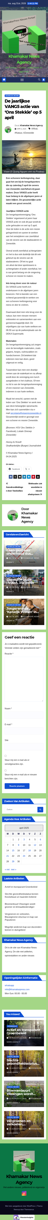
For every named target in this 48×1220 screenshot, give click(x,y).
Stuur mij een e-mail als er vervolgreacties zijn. (17, 762)
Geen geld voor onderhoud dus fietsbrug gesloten (21, 553)
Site (6, 740)
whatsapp (9, 985)
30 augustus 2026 (18, 1038)
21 (7, 856)
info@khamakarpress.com (17, 989)
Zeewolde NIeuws (12, 95)
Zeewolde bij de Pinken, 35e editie (20, 581)
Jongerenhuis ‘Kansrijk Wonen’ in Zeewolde (21, 612)
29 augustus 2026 (18, 1068)
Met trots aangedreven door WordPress (20, 1206)
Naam (8, 708)
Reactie (9, 654)
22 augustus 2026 (18, 1099)
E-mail (8, 724)
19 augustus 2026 (18, 1129)
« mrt (7, 869)
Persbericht (12, 1026)
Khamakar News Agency (31, 125)
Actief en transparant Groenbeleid (21, 887)
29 (13, 861)
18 (29, 850)
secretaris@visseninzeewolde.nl (26, 413)
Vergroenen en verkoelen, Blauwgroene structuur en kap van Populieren (21, 917)
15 (13, 850)
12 (35, 845)
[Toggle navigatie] (22, 80)
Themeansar (29, 1210)
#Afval (34, 129)
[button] (39, 79)
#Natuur (18, 133)
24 (24, 856)
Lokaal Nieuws (13, 1056)
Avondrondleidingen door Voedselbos (14, 489)
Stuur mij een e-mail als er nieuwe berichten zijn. (21, 776)
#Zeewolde (28, 133)
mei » (13, 869)
